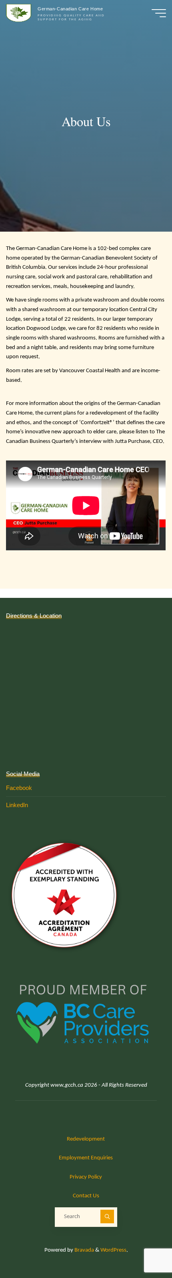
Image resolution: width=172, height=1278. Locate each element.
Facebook (19, 787)
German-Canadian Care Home (70, 8)
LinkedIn (17, 805)
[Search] (107, 1216)
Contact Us (86, 1196)
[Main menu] (159, 13)
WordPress (113, 1250)
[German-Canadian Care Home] (19, 13)
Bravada (83, 1250)
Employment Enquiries (86, 1158)
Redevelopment (86, 1139)
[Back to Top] (140, 1246)
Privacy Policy (86, 1177)
